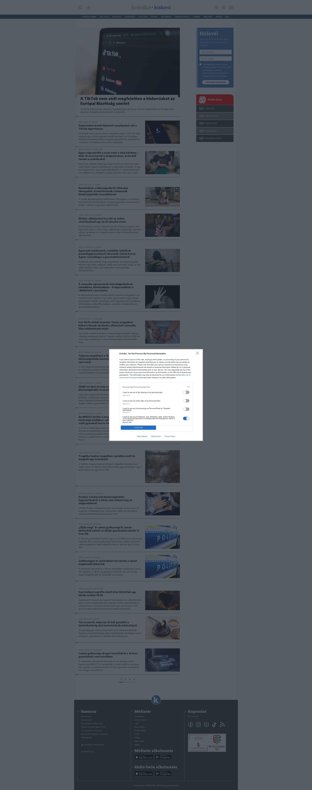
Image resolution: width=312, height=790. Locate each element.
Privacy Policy (170, 436)
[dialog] (156, 395)
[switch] (186, 392)
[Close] (198, 353)
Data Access (156, 436)
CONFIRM (138, 428)
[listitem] (156, 387)
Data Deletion (142, 436)
